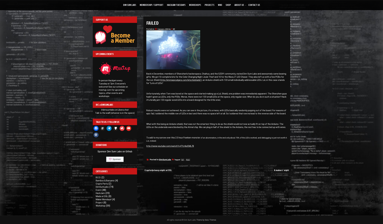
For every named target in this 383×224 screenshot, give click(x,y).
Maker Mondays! (103, 199)
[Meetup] (122, 128)
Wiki (220, 5)
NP (174, 29)
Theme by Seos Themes (206, 220)
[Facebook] (96, 128)
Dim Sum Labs (129, 5)
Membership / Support (151, 5)
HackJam (100, 193)
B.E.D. (98, 177)
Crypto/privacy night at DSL (158, 170)
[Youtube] (128, 128)
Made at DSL (102, 196)
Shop (228, 5)
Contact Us (254, 5)
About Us (239, 5)
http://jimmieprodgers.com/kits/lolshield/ (181, 80)
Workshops (195, 5)
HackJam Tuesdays (176, 5)
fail (182, 160)
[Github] (115, 128)
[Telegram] (109, 128)
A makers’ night (281, 170)
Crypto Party (102, 184)
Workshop (100, 206)
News (188, 160)
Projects (209, 5)
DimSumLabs (165, 160)
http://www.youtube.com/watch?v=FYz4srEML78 (170, 146)
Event (98, 190)
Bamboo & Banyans (105, 180)
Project (99, 202)
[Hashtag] (102, 128)
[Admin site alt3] (96, 135)
